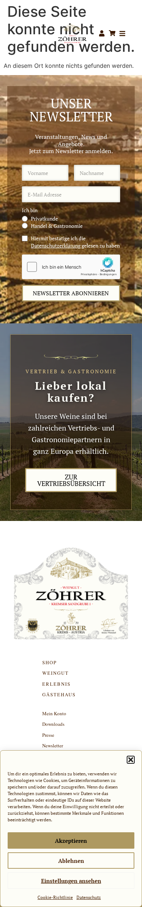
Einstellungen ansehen (71, 880)
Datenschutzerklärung (55, 245)
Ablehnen (71, 860)
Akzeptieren (71, 840)
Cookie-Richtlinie (55, 897)
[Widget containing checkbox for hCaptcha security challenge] (71, 266)
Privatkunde (44, 218)
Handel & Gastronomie (57, 225)
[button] (130, 759)
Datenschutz (88, 897)
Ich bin (30, 210)
